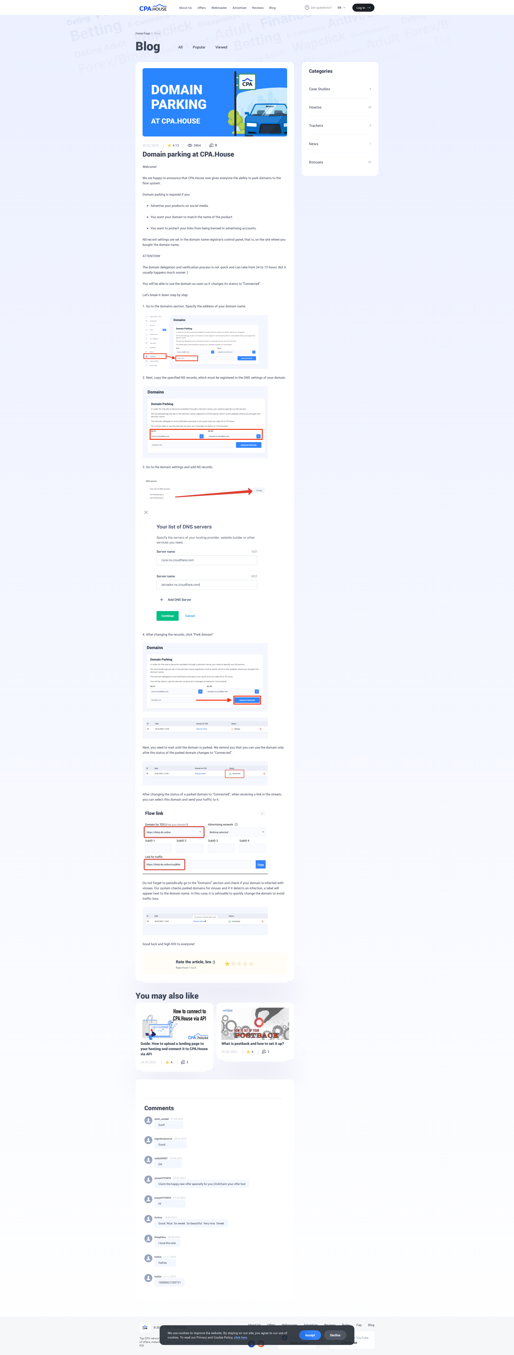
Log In (361, 8)
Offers (202, 8)
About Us (185, 8)
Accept (310, 1335)
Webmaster (219, 8)
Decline (335, 1335)
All (180, 47)
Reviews (258, 8)
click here (240, 1337)
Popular (199, 47)
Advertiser (240, 8)
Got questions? (321, 7)
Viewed (221, 47)
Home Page (143, 33)
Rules (346, 1325)
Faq (359, 1325)
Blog (272, 8)
